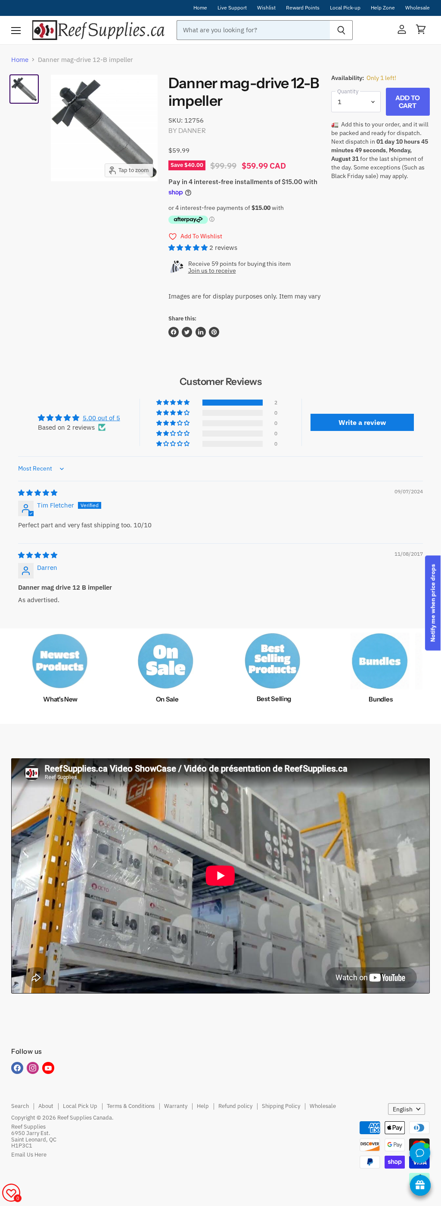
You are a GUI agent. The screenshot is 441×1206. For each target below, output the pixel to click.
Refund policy (235, 1106)
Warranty (175, 1106)
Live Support (232, 8)
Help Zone (383, 8)
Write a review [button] (362, 422)
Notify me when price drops (433, 603)
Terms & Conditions (131, 1106)
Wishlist (266, 8)
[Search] (341, 30)
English (403, 1109)
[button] (188, 247)
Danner (192, 130)
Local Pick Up (80, 1106)
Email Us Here (29, 1154)
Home (200, 8)
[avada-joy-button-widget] (420, 1185)
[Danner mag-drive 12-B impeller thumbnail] (24, 89)
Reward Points (303, 8)
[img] (37, 493)
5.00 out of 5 (101, 418)
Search (20, 1106)
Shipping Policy (281, 1106)
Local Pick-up (345, 8)
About (45, 1106)
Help (203, 1106)
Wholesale (417, 8)
